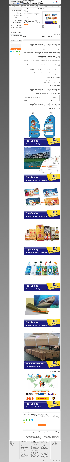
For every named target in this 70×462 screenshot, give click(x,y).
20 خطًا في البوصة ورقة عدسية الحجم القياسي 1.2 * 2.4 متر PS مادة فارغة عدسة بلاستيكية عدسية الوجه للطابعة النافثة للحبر (45, 444)
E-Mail (11, 444)
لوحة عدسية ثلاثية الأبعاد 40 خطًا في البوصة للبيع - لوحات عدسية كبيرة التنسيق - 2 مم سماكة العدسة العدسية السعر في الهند (35, 456)
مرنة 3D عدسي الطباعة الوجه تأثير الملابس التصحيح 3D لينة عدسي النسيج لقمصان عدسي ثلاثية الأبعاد (25, 451)
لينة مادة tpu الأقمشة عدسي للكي (17, 35)
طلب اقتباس (21, 2)
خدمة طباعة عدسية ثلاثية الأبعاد (20, 6)
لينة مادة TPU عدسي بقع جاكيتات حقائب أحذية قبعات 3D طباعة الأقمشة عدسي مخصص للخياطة (24, 447)
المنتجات (13, 6)
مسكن (11, 5)
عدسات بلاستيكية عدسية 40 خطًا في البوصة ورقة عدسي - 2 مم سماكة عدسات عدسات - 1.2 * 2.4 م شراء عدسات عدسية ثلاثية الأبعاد (35, 452)
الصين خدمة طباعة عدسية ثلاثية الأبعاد (50, 460)
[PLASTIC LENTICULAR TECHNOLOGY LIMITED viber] (20, 55)
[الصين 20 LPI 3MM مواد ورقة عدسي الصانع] (55, 2)
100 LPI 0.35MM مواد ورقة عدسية (17, 25)
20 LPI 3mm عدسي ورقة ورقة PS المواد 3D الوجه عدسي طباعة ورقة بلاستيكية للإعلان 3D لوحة (45, 457)
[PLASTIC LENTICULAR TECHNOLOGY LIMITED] (22, 3)
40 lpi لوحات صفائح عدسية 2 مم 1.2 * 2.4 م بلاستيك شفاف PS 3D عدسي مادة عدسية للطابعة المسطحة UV (35, 443)
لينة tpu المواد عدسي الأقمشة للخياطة (16, 32)
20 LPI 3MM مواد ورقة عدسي (18, 10)
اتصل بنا (35, 5)
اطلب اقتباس (12, 443)
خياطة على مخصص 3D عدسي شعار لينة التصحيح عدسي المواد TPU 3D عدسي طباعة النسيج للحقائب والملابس (24, 455)
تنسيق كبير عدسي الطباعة (18, 38)
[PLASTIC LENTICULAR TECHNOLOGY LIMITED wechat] (14, 52)
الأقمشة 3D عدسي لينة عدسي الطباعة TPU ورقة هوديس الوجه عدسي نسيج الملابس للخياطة (24, 444)
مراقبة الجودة (30, 5)
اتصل (15, 49)
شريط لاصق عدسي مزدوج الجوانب (17, 40)
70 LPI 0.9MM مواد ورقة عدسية (17, 20)
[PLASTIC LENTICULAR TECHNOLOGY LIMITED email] (20, 52)
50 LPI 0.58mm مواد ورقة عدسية (17, 17)
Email (18, 2)
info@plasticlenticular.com (36, 97)
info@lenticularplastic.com (44, 93)
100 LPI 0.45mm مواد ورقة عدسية (17, 27)
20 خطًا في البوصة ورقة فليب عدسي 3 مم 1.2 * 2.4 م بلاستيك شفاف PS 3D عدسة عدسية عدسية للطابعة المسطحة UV (45, 448)
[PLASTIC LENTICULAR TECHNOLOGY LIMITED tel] (18, 55)
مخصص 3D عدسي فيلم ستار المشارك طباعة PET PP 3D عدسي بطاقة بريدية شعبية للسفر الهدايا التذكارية (51, 30)
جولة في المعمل (25, 5)
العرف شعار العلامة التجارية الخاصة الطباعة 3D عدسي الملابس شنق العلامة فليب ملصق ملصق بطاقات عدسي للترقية (33, 437)
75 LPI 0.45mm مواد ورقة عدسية (17, 22)
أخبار (43, 5)
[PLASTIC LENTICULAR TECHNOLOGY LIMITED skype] (11, 52)
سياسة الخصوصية (57, 460)
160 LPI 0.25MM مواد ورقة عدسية (17, 30)
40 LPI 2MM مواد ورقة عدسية (18, 15)
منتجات (15, 5)
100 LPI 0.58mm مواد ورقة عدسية (17, 29)
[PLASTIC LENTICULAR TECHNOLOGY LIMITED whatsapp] (17, 52)
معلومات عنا (19, 5)
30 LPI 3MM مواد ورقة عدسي (18, 13)
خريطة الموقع (12, 445)
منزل (10, 6)
